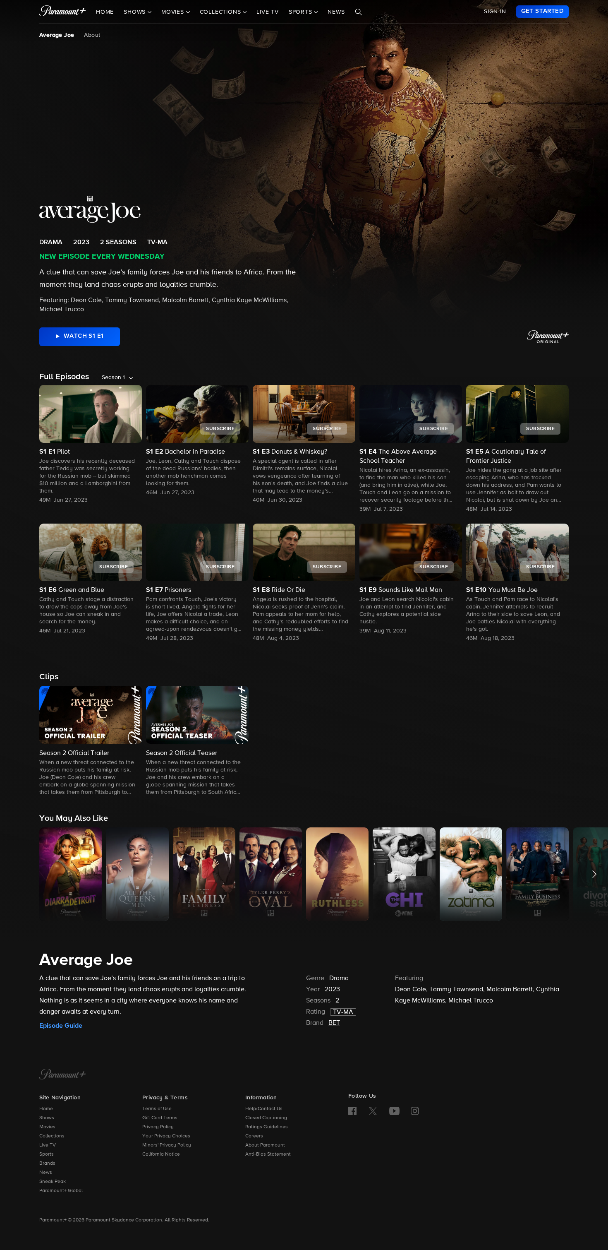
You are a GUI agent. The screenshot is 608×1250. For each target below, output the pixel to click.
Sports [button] (301, 12)
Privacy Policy (158, 1127)
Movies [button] (173, 12)
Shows (46, 1117)
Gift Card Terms (159, 1117)
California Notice (161, 1154)
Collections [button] (221, 12)
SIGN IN (495, 11)
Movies (47, 1127)
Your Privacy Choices (166, 1136)
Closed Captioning (266, 1117)
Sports (46, 1154)
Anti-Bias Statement (268, 1154)
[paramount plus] (62, 11)
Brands (47, 1163)
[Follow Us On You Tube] (394, 1111)
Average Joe (56, 35)
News (336, 12)
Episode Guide (60, 1025)
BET (334, 1023)
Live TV (267, 12)
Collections (52, 1136)
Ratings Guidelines (266, 1127)
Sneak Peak (52, 1181)
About (92, 35)
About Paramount (265, 1145)
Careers (254, 1136)
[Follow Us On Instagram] (415, 1111)
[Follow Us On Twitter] (373, 1110)
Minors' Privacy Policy (166, 1145)
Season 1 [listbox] (113, 377)
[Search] (358, 12)
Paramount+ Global (61, 1190)
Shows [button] (136, 12)
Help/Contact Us (263, 1108)
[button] (90, 741)
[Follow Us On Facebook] (352, 1111)
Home (105, 12)
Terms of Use (157, 1108)
